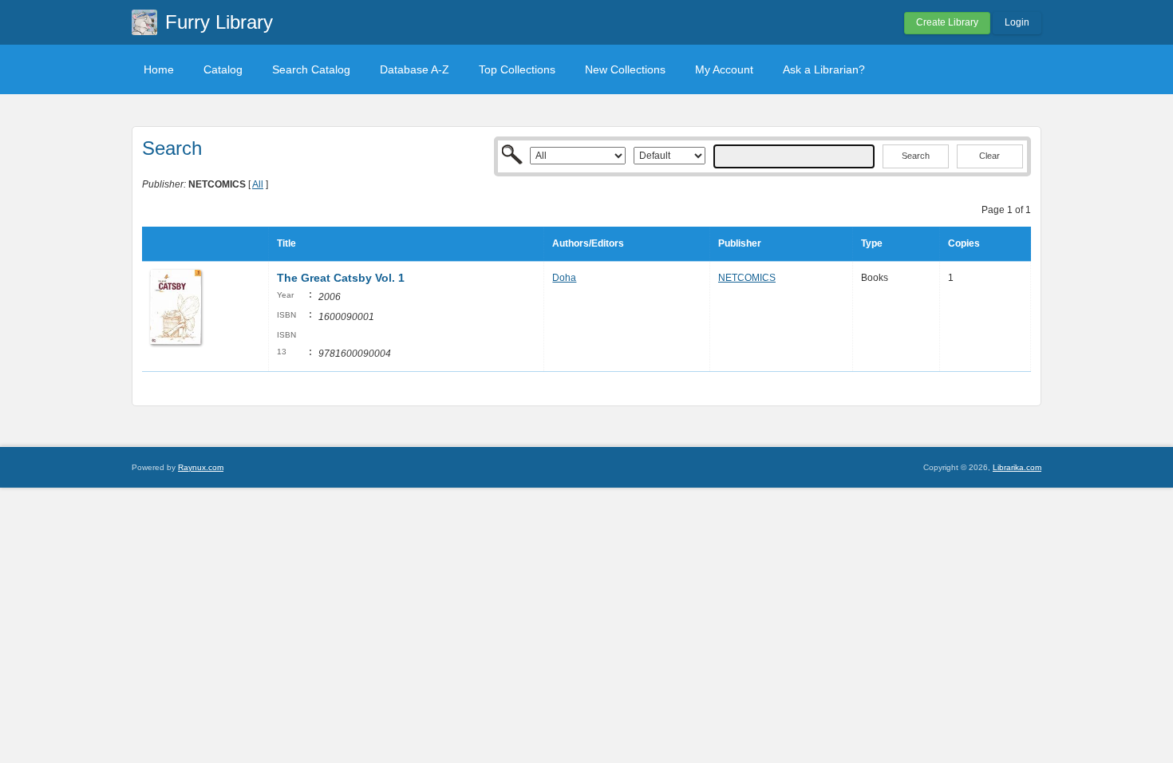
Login (1017, 22)
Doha (564, 277)
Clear (989, 155)
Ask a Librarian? (824, 69)
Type (872, 243)
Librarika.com (1017, 467)
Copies (964, 243)
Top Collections (517, 69)
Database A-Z (414, 69)
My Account (724, 69)
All (257, 184)
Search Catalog (311, 69)
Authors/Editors (588, 243)
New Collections (625, 69)
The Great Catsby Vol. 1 (341, 277)
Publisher (739, 243)
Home (159, 69)
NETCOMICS (747, 277)
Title (286, 243)
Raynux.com (200, 467)
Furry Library (219, 22)
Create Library (947, 22)
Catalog (223, 69)
